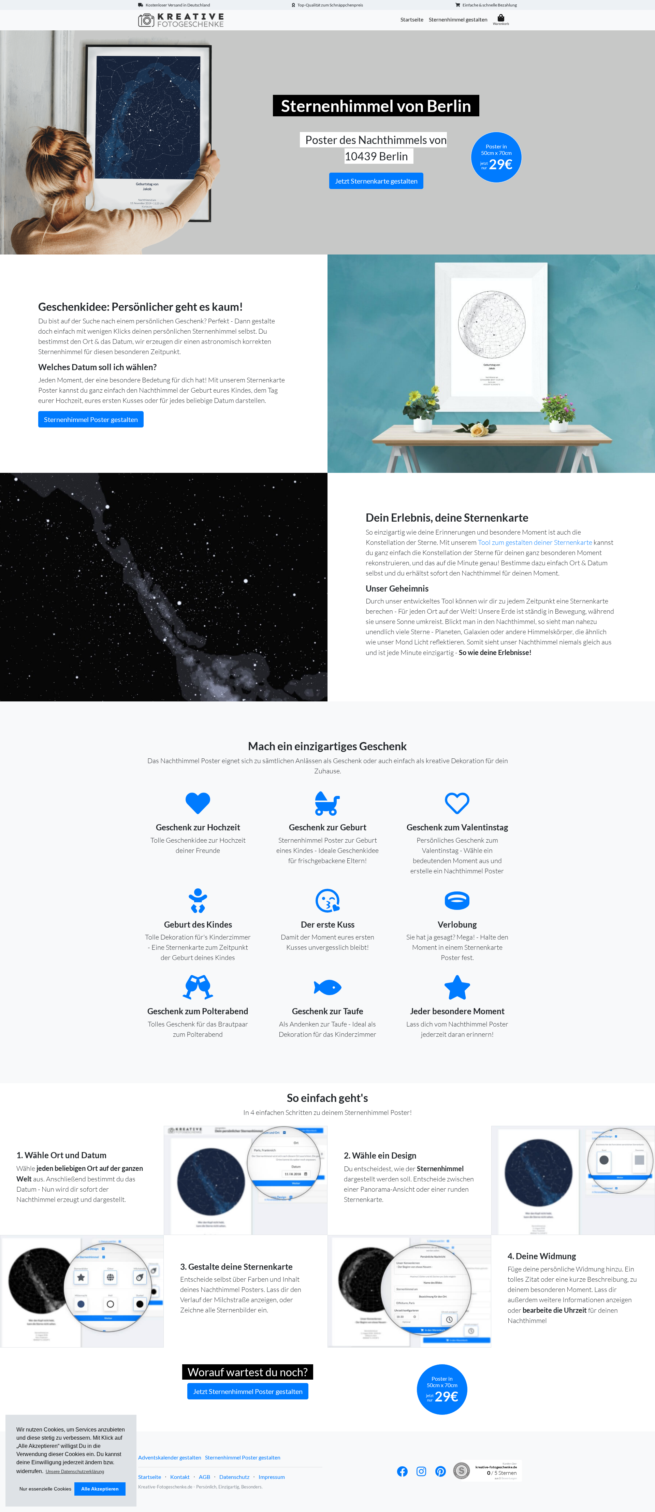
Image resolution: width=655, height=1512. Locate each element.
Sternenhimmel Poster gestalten (91, 419)
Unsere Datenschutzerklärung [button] (75, 1471)
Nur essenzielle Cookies (45, 1489)
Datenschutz (234, 1476)
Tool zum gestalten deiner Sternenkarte (535, 542)
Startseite (412, 19)
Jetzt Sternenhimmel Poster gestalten (248, 1391)
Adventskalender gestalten (169, 1457)
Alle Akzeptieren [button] (100, 1489)
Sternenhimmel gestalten (458, 19)
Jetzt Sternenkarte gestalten (376, 181)
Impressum (272, 1476)
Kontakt (180, 1476)
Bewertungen (509, 1478)
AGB (204, 1476)
